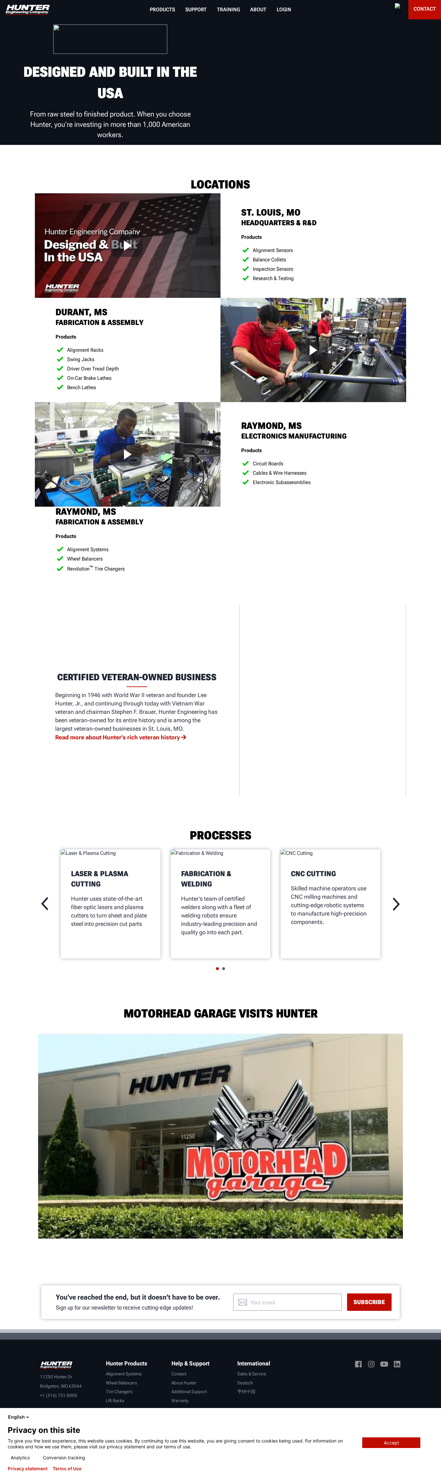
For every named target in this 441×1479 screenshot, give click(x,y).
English (16, 1417)
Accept (391, 1442)
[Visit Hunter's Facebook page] (358, 1365)
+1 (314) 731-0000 (58, 1395)
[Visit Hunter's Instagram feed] (371, 1365)
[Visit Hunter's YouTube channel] (384, 1365)
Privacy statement (27, 1468)
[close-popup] (430, 1417)
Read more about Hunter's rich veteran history (117, 737)
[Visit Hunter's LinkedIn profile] (397, 1365)
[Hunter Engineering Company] (27, 10)
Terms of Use (67, 1468)
